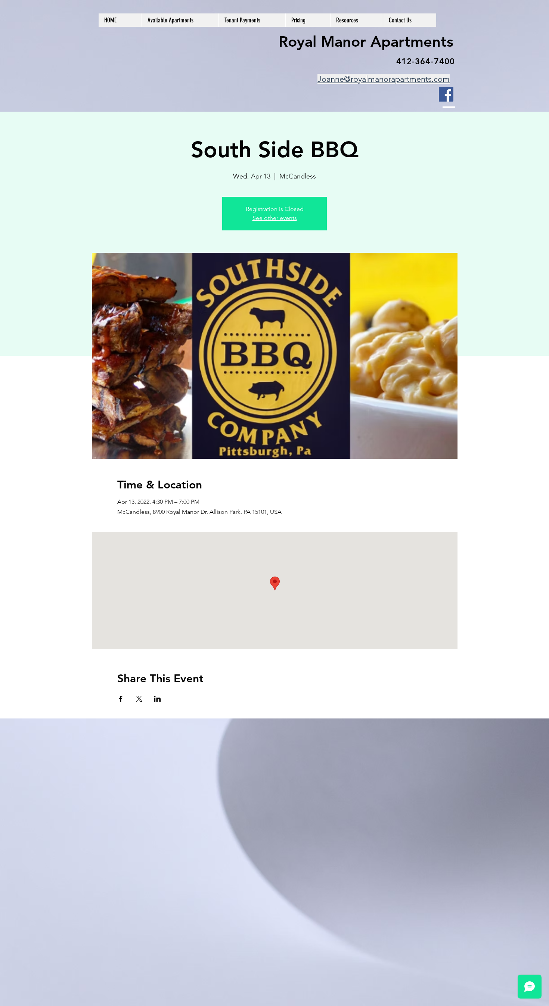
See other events (274, 217)
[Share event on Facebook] (120, 699)
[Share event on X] (139, 699)
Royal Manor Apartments (366, 41)
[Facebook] (446, 94)
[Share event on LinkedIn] (157, 699)
